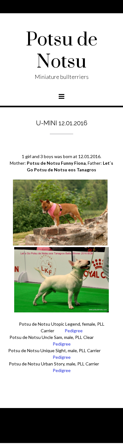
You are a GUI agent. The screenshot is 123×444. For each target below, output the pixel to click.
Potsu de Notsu (61, 51)
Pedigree (74, 330)
